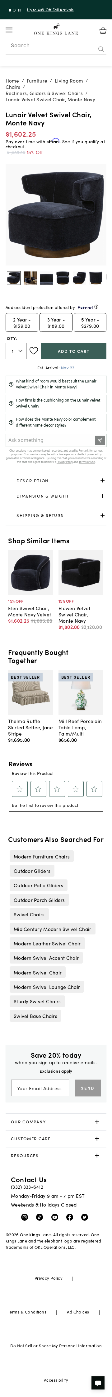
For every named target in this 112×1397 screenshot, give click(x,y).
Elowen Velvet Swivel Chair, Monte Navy (74, 614)
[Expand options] (102, 480)
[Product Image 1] (30, 278)
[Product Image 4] (79, 278)
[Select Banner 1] (14, 10)
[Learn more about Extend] (96, 307)
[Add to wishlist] (34, 351)
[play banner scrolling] (19, 10)
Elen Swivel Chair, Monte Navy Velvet (29, 611)
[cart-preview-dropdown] (103, 30)
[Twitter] (86, 1217)
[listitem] (41, 856)
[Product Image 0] (14, 278)
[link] (56, 480)
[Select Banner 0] (10, 10)
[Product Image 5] (96, 278)
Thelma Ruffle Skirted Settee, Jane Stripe (30, 727)
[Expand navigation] (14, 30)
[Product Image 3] (63, 278)
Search (20, 45)
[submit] (101, 49)
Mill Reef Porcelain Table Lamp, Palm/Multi (80, 727)
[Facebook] (71, 1217)
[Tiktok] (41, 1217)
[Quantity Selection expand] (21, 351)
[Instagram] (26, 1217)
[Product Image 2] (47, 278)
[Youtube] (56, 1217)
